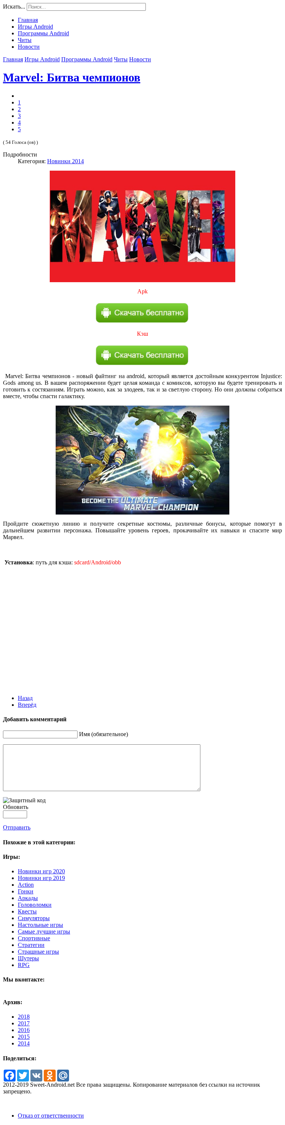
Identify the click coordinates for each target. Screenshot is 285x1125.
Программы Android (86, 59)
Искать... (14, 6)
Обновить (15, 807)
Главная (13, 59)
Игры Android (42, 59)
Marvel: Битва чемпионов (71, 77)
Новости (140, 59)
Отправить (16, 827)
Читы (121, 59)
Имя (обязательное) (103, 734)
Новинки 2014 (65, 161)
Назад (25, 698)
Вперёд (27, 705)
